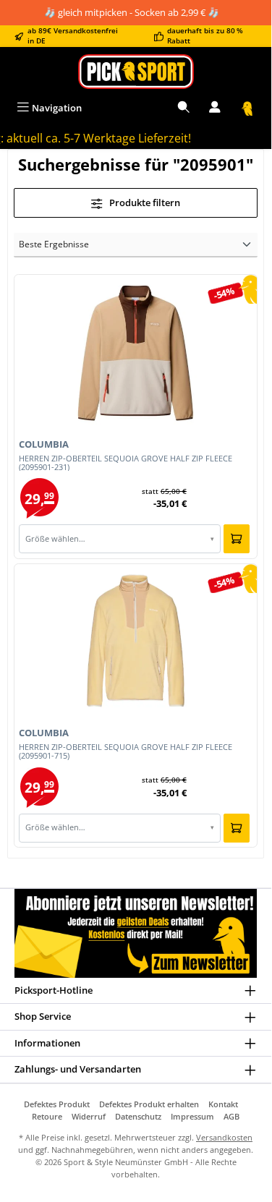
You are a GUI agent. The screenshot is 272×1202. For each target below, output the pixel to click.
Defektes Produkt (57, 1104)
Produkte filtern (143, 202)
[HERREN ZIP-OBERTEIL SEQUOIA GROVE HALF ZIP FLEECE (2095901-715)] (135, 640)
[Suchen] (184, 108)
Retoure (47, 1116)
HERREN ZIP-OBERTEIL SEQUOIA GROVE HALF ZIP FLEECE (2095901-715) (125, 751)
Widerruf (89, 1116)
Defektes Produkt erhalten (149, 1104)
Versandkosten (224, 1137)
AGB (231, 1116)
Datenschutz (138, 1116)
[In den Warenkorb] (237, 538)
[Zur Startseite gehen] (135, 71)
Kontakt (223, 1104)
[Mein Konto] (215, 108)
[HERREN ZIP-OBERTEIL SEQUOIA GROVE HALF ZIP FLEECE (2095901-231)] (135, 352)
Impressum (192, 1116)
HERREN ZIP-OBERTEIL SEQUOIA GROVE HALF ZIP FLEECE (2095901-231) (125, 463)
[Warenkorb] (247, 108)
